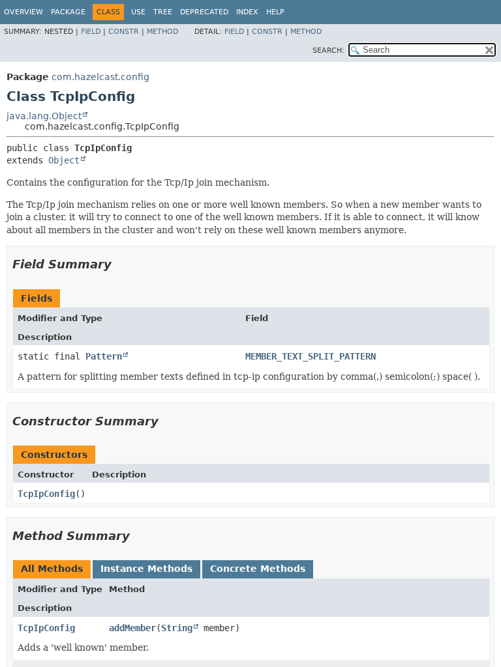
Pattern (103, 356)
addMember (132, 628)
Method (162, 31)
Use (138, 12)
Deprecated (204, 12)
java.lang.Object (44, 116)
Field (90, 31)
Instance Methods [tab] (146, 568)
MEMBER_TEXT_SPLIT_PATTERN (310, 356)
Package (68, 12)
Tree (162, 12)
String (176, 628)
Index (247, 12)
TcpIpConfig (46, 494)
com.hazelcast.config (100, 77)
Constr (123, 31)
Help (275, 12)
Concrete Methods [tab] (257, 568)
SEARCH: (328, 50)
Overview (23, 12)
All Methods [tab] (52, 568)
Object (64, 160)
